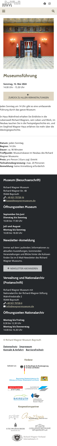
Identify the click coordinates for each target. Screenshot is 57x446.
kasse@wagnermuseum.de (21, 200)
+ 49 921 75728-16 (15, 197)
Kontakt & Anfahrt (13, 349)
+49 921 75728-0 (14, 303)
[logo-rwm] (11, 4)
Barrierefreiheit (35, 349)
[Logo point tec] (14, 417)
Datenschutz (10, 346)
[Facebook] (44, 3)
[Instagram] (49, 3)
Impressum (25, 346)
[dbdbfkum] (28, 369)
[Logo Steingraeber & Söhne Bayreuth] (16, 427)
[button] (3, 11)
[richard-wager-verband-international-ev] (28, 437)
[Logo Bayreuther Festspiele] (34, 417)
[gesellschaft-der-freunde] (39, 427)
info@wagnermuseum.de (20, 306)
